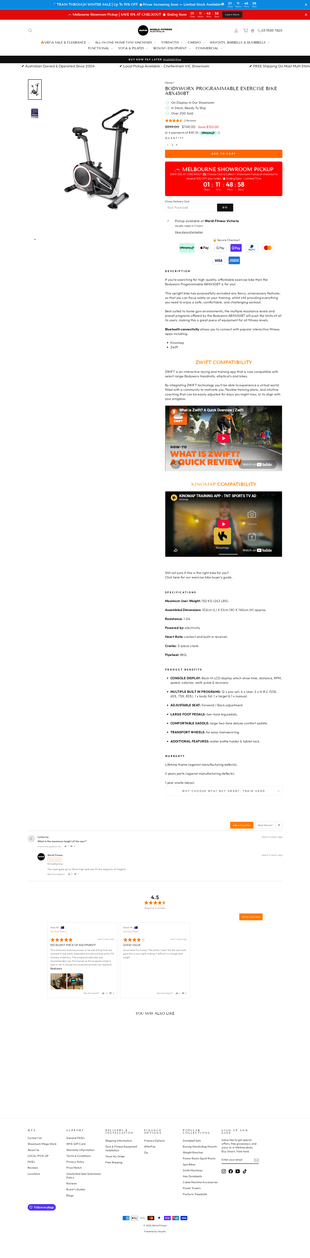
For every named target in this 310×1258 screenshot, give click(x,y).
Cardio (195, 42)
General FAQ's (75, 1138)
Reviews (33, 1167)
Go (225, 207)
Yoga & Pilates (131, 48)
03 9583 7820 (271, 30)
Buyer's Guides (75, 1189)
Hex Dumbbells (192, 1176)
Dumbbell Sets (192, 1140)
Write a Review (251, 916)
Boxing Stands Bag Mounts (200, 1146)
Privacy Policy (75, 1161)
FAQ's (31, 1161)
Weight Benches (193, 1152)
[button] (180, 120)
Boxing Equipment (170, 48)
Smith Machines (192, 1170)
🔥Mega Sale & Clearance (64, 42)
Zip (146, 1152)
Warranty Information (80, 1150)
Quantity (174, 138)
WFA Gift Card (75, 1144)
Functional (99, 48)
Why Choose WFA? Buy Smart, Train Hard (224, 791)
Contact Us (35, 1138)
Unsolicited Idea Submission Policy (83, 1175)
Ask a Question (242, 825)
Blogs (69, 1195)
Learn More (232, 14)
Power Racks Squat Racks (199, 1158)
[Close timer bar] (306, 5)
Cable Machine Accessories (200, 1182)
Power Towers (192, 1188)
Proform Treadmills (195, 1194)
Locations (34, 1173)
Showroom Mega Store (42, 1144)
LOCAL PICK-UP (38, 1156)
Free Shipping (114, 1162)
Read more (56, 968)
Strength (170, 42)
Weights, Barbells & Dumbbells (238, 42)
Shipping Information (118, 1140)
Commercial (207, 48)
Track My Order (115, 1156)
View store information (189, 232)
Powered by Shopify (155, 1231)
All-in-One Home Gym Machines (124, 42)
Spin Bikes (189, 1164)
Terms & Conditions (78, 1156)
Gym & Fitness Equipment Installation (121, 1148)
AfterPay (150, 1146)
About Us (33, 1150)
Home (169, 82)
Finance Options (154, 1140)
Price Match (74, 1167)
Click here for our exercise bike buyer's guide (198, 577)
